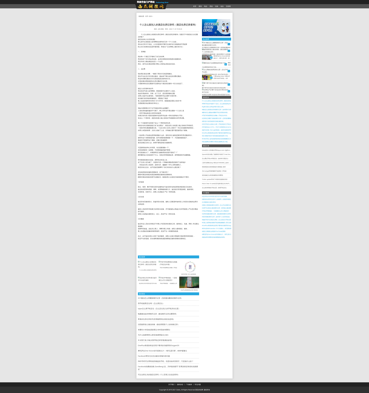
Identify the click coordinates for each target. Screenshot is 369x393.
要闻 (200, 6)
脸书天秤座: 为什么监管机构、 (189, 274)
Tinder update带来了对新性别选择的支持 (214, 179)
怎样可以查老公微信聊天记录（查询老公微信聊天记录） (219, 208)
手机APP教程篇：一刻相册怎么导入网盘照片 (216, 211)
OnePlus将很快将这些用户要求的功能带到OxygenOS (158, 345)
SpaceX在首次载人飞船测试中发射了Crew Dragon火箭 (218, 154)
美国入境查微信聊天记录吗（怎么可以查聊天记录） (218, 205)
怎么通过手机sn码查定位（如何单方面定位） (215, 158)
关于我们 (171, 384)
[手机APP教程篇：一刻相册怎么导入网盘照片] (168, 279)
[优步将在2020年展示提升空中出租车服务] (148, 279)
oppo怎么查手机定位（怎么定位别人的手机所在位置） (159, 308)
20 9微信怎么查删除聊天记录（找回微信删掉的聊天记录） (160, 298)
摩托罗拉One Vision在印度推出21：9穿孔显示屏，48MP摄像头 (162, 351)
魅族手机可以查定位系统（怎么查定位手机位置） (217, 220)
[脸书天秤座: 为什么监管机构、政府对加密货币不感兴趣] (189, 266)
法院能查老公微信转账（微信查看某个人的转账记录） (158, 324)
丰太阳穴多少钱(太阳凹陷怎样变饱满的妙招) (155, 340)
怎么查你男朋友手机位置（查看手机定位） (215, 188)
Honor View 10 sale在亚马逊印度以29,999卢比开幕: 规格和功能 (221, 183)
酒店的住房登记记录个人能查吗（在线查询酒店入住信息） (220, 199)
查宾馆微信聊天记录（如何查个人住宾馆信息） (217, 217)
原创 (211, 6)
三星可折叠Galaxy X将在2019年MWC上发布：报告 (217, 163)
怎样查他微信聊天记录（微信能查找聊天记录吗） (217, 214)
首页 (194, 6)
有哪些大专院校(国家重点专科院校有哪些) (154, 330)
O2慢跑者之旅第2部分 (209, 202)
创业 (222, 6)
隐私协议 (180, 384)
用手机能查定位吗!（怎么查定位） (151, 303)
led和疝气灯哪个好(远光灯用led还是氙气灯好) (216, 94)
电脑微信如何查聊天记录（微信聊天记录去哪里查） (158, 314)
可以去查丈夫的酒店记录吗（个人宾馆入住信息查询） (158, 374)
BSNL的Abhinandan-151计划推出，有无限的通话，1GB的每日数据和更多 (225, 228)
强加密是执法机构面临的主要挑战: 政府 (214, 167)
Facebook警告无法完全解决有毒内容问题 (154, 356)
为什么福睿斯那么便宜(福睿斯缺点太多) (153, 335)
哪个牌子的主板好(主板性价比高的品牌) (214, 88)
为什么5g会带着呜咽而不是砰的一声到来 (214, 171)
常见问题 (198, 384)
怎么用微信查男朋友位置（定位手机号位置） (215, 74)
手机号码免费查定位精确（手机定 (168, 267)
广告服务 (189, 384)
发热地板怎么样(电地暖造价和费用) (212, 175)
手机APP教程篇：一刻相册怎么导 (168, 283)
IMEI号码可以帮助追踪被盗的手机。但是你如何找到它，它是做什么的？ (165, 361)
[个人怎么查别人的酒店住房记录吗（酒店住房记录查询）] (148, 264)
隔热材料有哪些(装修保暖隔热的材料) (214, 237)
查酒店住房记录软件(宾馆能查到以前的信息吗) (155, 319)
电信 (205, 6)
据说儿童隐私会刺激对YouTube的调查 (214, 231)
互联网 (228, 6)
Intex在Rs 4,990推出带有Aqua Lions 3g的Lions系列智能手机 (220, 150)
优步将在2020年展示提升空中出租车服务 (215, 196)
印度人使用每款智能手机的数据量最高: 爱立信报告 (218, 222)
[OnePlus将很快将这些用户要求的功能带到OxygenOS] (189, 282)
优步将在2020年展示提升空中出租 (148, 283)
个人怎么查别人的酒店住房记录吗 (147, 270)
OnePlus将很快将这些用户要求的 (189, 290)
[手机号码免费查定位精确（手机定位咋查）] (168, 263)
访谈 (216, 6)
